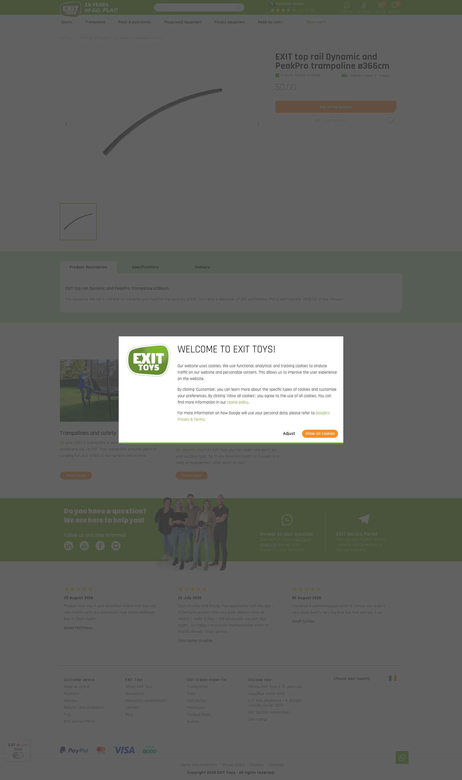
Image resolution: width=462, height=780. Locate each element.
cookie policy (237, 402)
